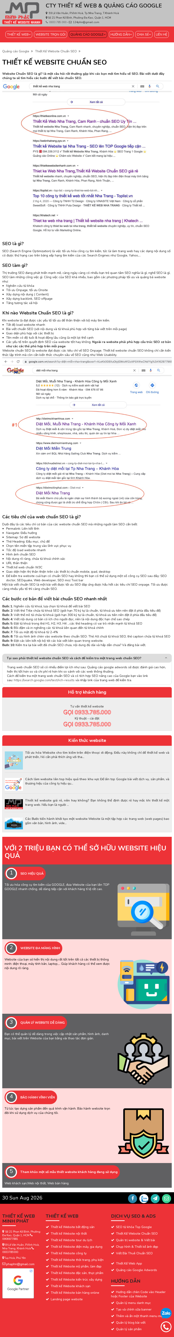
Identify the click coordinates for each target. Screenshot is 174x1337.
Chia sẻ (143, 34)
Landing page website (67, 1299)
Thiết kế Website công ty (69, 1253)
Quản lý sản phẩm (129, 1329)
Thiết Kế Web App (129, 1263)
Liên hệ (161, 34)
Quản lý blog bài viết (130, 1322)
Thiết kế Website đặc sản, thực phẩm (77, 1273)
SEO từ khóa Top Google (134, 1227)
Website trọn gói (50, 34)
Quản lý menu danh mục (133, 1303)
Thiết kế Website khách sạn (70, 1286)
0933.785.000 (58, 22)
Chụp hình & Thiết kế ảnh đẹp (137, 1247)
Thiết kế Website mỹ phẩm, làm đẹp (76, 1266)
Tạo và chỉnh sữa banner (134, 1309)
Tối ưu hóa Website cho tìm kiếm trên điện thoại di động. (69, 753)
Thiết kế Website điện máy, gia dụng (76, 1247)
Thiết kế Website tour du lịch (71, 1240)
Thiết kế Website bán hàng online (75, 1293)
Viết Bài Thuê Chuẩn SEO (134, 1253)
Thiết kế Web (18, 34)
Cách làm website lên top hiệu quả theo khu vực (62, 779)
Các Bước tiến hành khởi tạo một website (56, 819)
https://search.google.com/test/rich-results (44, 680)
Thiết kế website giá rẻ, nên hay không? (57, 800)
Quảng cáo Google (87, 34)
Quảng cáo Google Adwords (136, 1270)
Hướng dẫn (120, 34)
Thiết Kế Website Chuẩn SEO (57, 51)
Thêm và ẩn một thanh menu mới (139, 1316)
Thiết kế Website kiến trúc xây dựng (76, 1279)
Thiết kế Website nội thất (69, 1233)
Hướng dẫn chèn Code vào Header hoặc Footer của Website (138, 1294)
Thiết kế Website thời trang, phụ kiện (77, 1260)
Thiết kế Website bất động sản (72, 1227)
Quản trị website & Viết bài (135, 1240)
